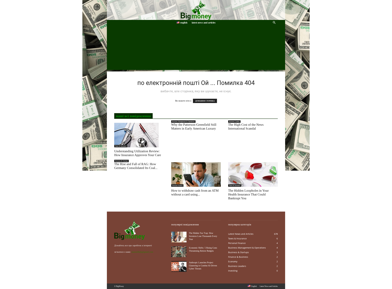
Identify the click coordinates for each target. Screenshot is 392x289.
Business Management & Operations (183, 121)
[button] (274, 22)
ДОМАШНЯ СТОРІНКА (205, 101)
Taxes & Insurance (120, 146)
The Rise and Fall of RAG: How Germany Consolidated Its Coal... (135, 166)
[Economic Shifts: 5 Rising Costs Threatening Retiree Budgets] (179, 251)
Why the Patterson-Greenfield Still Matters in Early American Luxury (193, 126)
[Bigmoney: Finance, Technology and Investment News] (196, 10)
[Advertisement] (196, 48)
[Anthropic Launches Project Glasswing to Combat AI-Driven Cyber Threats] (179, 266)
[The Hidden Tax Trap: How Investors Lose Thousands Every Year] (179, 237)
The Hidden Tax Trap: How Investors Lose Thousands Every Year (203, 236)
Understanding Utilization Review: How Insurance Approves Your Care (137, 153)
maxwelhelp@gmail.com (142, 252)
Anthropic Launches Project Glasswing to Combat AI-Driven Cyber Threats (203, 265)
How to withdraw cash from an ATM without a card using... (195, 192)
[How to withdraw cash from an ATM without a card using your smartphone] (196, 174)
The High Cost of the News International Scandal (246, 126)
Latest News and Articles (203, 22)
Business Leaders (234, 121)
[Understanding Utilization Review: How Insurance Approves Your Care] (139, 135)
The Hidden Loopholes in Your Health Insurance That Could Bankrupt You (248, 194)
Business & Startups (121, 161)
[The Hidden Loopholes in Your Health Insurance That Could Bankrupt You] (253, 174)
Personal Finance (177, 185)
